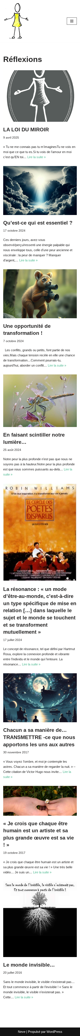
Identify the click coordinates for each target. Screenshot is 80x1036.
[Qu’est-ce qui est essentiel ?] (40, 190)
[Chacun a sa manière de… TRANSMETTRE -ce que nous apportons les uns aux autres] (40, 697)
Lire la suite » (36, 157)
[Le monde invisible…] (40, 919)
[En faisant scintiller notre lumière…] (40, 400)
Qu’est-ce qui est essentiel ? (38, 223)
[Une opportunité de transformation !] (40, 293)
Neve (21, 1031)
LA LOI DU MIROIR (26, 129)
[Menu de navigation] (72, 21)
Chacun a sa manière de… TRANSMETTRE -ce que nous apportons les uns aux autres (39, 737)
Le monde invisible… (29, 965)
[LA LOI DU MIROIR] (40, 96)
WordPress (54, 1031)
